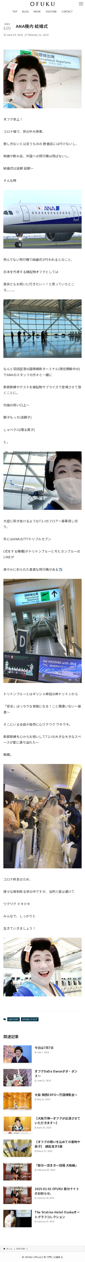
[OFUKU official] (42, 4)
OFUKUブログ (29, 1019)
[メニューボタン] (81, 4)
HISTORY (13, 1019)
